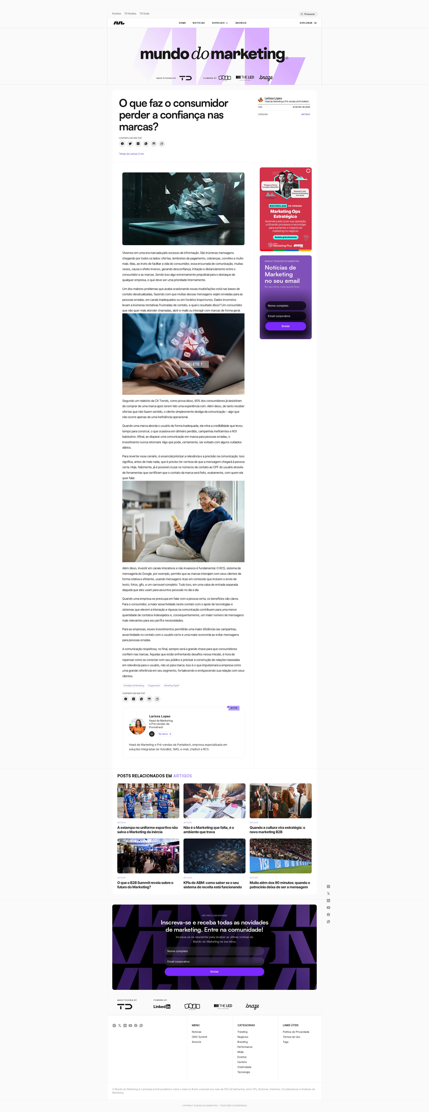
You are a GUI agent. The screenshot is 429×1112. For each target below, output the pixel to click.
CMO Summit (199, 1036)
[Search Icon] (308, 14)
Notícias (196, 1031)
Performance (245, 1046)
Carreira (242, 1062)
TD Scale (144, 13)
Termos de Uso (291, 1036)
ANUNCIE (241, 23)
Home (182, 23)
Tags (285, 1041)
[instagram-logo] (114, 1026)
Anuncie (196, 1041)
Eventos (116, 13)
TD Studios (130, 13)
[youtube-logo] (130, 1026)
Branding (242, 1041)
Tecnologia (243, 1072)
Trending (242, 1031)
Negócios (242, 1036)
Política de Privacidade (296, 1031)
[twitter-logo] (120, 1026)
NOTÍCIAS (199, 23)
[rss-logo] (136, 1026)
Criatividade (244, 1067)
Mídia (240, 1052)
